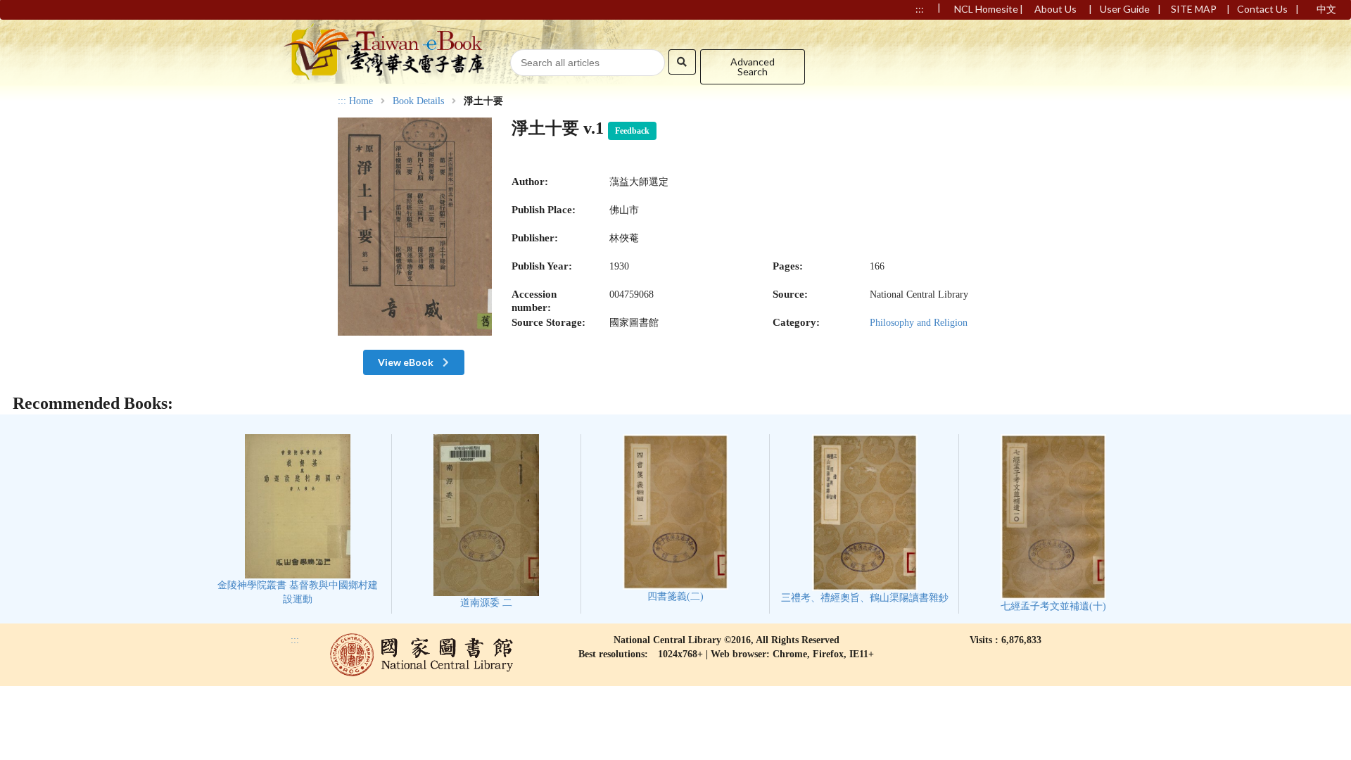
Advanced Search (752, 66)
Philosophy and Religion (919, 322)
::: (342, 101)
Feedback (632, 131)
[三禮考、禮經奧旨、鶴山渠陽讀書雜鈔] (865, 519)
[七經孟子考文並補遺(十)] (1053, 522)
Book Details (418, 101)
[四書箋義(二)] (675, 518)
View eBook (407, 362)
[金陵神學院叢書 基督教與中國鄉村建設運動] (297, 519)
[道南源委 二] (486, 521)
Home (361, 101)
